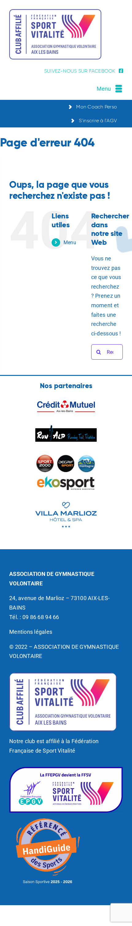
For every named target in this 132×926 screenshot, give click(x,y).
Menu (70, 242)
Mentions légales (30, 632)
